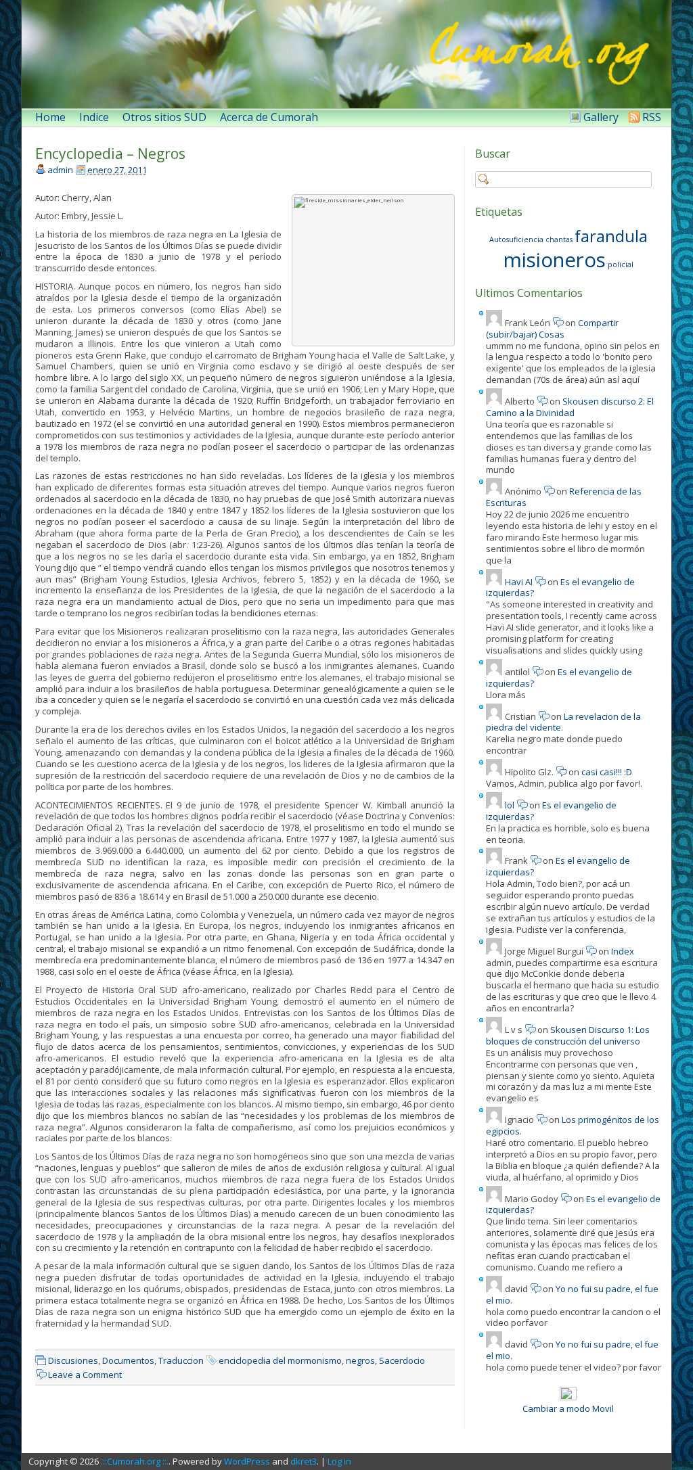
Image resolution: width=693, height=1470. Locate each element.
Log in (339, 1461)
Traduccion (181, 1360)
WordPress (247, 1461)
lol (509, 805)
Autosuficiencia (516, 239)
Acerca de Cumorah (269, 117)
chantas (559, 239)
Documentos (128, 1360)
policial (620, 264)
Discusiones (73, 1360)
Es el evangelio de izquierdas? (560, 587)
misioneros (555, 259)
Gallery (601, 117)
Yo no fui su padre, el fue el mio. (572, 1294)
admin (60, 170)
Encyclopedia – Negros (110, 153)
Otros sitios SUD (164, 117)
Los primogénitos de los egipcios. (572, 1125)
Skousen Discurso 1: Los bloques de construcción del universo (568, 1035)
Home (50, 117)
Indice (94, 117)
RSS (651, 117)
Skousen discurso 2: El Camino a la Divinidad (570, 407)
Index (622, 951)
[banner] (346, 54)
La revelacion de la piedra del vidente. (563, 722)
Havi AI (519, 582)
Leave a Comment (85, 1375)
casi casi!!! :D (606, 772)
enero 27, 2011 (117, 170)
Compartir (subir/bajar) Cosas (552, 328)
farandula (611, 236)
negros (360, 1360)
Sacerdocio (402, 1360)
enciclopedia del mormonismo (280, 1360)
